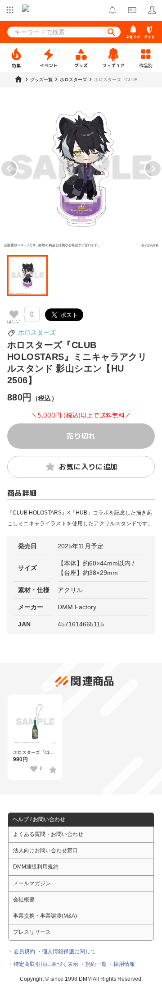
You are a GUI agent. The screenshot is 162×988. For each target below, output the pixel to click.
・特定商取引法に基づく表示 (43, 964)
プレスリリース (32, 932)
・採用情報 (121, 964)
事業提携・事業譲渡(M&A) (45, 916)
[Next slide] (153, 169)
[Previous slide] (9, 169)
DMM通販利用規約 (35, 867)
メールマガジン (32, 883)
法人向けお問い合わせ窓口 (45, 850)
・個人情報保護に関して (66, 951)
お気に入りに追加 (88, 467)
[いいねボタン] (14, 314)
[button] (27, 275)
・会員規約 (21, 951)
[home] (18, 79)
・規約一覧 (93, 964)
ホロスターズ (37, 332)
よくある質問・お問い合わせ (48, 834)
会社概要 (24, 899)
